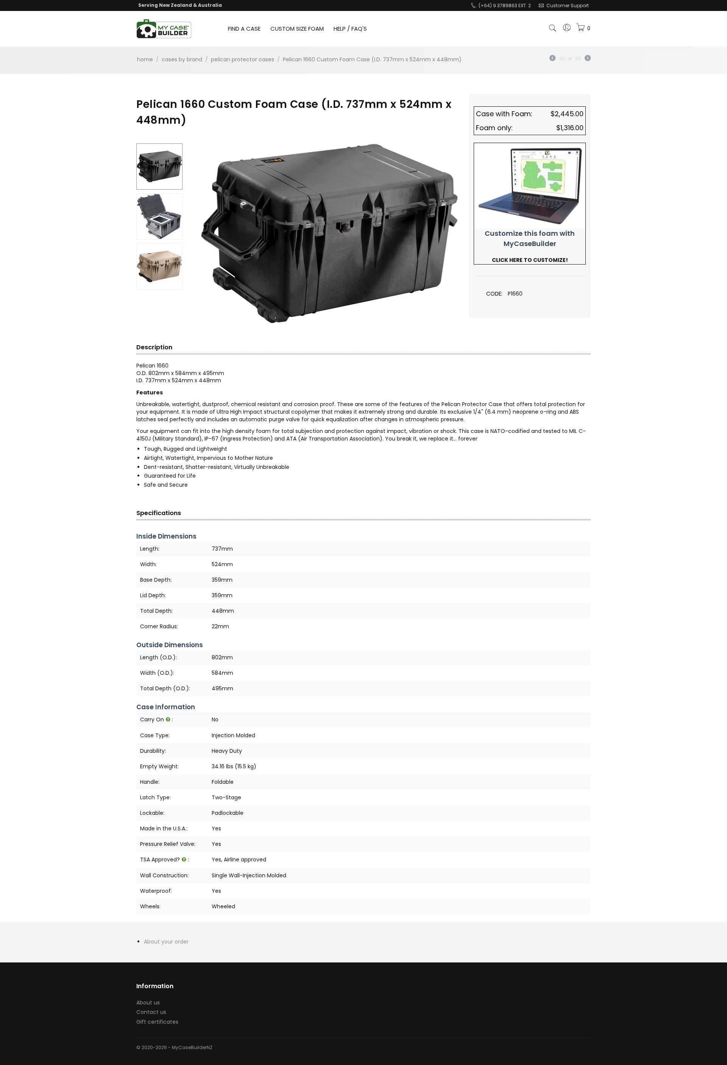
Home (145, 59)
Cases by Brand (182, 59)
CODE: (494, 293)
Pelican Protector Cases (242, 59)
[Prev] (552, 59)
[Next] (588, 59)
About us (148, 1002)
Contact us (151, 1012)
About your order (166, 941)
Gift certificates (157, 1022)
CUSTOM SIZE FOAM (297, 29)
